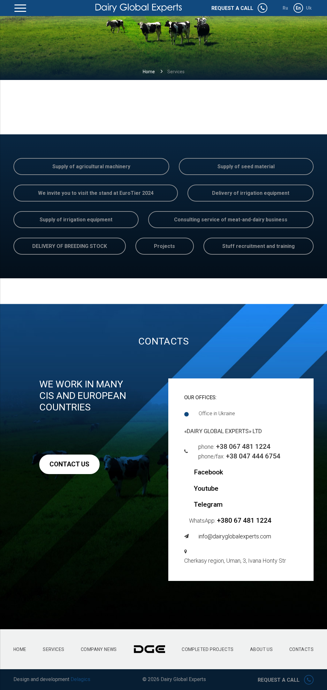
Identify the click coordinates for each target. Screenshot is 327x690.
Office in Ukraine (217, 413)
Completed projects (207, 649)
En (298, 8)
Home (149, 71)
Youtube (206, 488)
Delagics (80, 679)
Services (53, 649)
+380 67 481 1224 (244, 520)
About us (261, 649)
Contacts (301, 649)
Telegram (208, 504)
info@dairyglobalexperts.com (234, 536)
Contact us (69, 464)
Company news (99, 649)
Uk (309, 8)
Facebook (208, 472)
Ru (285, 8)
